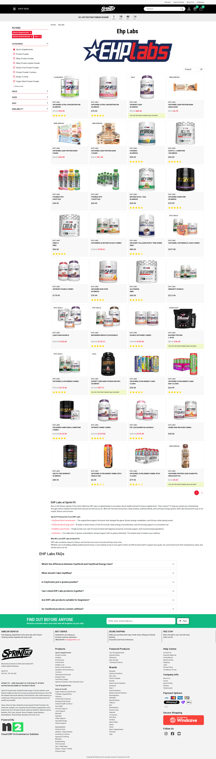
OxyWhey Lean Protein (61, 529)
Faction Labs (114, 710)
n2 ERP (128, 757)
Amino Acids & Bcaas (63, 667)
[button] (21, 9)
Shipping (200, 2)
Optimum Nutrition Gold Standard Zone (69, 682)
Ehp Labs (112, 676)
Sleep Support (60, 718)
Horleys (112, 720)
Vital (110, 734)
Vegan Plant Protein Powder (27, 81)
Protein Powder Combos (26, 72)
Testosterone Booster (63, 674)
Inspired (112, 712)
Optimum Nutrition (115, 673)
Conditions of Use (169, 670)
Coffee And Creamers (63, 699)
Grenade (112, 732)
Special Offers (114, 655)
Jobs (165, 665)
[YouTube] (179, 734)
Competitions (168, 657)
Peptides (58, 716)
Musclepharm (114, 695)
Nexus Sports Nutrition (117, 683)
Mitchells (112, 698)
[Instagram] (166, 734)
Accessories (60, 727)
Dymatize (112, 686)
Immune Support (61, 709)
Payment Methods (169, 655)
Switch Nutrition (115, 690)
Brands (53, 25)
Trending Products (115, 662)
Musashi (112, 671)
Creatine (58, 657)
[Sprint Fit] (108, 9)
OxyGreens (56, 533)
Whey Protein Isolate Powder (28, 63)
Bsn (110, 705)
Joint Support (60, 711)
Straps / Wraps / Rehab (63, 749)
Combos (58, 672)
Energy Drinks (60, 677)
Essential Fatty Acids (62, 701)
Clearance (112, 657)
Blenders (58, 739)
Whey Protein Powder (25, 58)
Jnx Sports (113, 715)
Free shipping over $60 (22, 2)
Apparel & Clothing (62, 737)
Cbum (111, 727)
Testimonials (167, 688)
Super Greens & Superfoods (65, 692)
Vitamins (58, 696)
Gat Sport (112, 717)
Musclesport (113, 707)
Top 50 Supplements (63, 685)
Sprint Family (179, 2)
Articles (168, 2)
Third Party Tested (61, 679)
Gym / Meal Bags (61, 746)
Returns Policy (168, 660)
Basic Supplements (116, 729)
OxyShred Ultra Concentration (64, 520)
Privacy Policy (168, 667)
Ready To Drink (22, 77)
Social (165, 681)
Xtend (111, 724)
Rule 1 (111, 688)
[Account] (189, 8)
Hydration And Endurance (64, 670)
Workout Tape (60, 751)
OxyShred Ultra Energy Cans (63, 525)
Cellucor (112, 703)
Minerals (58, 713)
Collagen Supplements (63, 694)
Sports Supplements (24, 49)
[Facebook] (173, 734)
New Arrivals (113, 660)
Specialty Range (61, 721)
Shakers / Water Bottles (63, 732)
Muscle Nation (114, 700)
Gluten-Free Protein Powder (27, 68)
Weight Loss (59, 665)
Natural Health (61, 689)
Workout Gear (60, 729)
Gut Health (59, 706)
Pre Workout (59, 660)
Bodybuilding (60, 741)
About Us (190, 2)
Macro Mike (113, 722)
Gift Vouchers (60, 744)
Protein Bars (59, 662)
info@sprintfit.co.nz (73, 640)
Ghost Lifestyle (114, 678)
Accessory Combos (62, 734)
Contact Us (167, 653)
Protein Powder (22, 54)
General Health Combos (63, 704)
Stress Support (60, 723)
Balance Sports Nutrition (118, 693)
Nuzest (111, 681)
